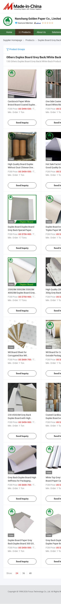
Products (26, 32)
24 (17, 573)
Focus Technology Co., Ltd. (39, 591)
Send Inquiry (22, 122)
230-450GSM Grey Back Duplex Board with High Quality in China (19, 418)
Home (9, 32)
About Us (41, 32)
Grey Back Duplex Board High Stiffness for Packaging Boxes (22, 480)
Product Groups (17, 49)
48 (30, 573)
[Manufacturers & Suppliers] (23, 6)
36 (23, 573)
